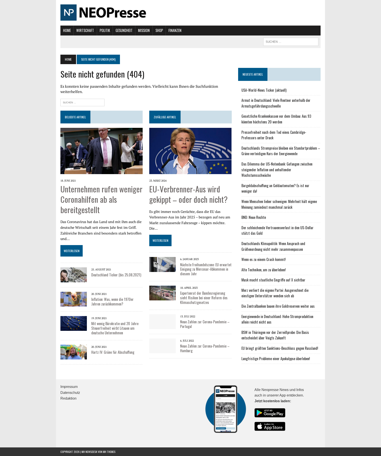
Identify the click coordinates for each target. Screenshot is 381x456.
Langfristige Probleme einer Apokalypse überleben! (275, 358)
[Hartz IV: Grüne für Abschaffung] (73, 356)
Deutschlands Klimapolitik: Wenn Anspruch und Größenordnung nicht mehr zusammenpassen (273, 246)
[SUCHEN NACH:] (290, 41)
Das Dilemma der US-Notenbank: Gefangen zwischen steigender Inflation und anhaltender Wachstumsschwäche (276, 169)
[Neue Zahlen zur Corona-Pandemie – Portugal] (162, 326)
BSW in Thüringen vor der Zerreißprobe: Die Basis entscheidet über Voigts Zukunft (275, 335)
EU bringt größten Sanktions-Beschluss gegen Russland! (279, 348)
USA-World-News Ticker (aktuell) (263, 90)
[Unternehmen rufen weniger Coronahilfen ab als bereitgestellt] (101, 171)
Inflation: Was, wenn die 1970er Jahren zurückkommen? (112, 302)
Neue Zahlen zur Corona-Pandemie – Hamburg (205, 348)
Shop (159, 30)
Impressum (69, 387)
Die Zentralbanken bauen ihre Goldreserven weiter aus (278, 306)
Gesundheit (124, 30)
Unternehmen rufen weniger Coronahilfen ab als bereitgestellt (101, 199)
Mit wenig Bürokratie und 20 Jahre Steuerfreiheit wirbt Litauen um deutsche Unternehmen (114, 328)
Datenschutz (70, 393)
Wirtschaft (85, 30)
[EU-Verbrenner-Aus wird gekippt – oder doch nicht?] (190, 171)
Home (67, 30)
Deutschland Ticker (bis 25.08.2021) (116, 274)
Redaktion (68, 398)
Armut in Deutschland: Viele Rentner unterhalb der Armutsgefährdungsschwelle (275, 103)
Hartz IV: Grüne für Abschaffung (112, 352)
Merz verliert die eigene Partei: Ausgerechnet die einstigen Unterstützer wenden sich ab (274, 293)
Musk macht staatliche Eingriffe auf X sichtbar (273, 280)
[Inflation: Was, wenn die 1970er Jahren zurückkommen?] (73, 303)
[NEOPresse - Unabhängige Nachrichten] (190, 12)
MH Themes (109, 452)
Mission (144, 30)
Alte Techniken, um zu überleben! (263, 269)
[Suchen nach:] (82, 101)
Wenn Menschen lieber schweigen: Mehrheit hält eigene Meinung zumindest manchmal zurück (279, 204)
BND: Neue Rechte (253, 217)
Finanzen (174, 30)
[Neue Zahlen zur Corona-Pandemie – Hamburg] (162, 350)
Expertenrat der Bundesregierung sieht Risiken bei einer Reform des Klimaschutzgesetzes (204, 297)
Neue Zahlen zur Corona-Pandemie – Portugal (205, 324)
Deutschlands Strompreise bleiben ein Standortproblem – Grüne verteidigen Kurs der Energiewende (280, 150)
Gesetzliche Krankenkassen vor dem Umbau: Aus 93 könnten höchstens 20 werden (276, 119)
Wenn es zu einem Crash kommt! (263, 259)
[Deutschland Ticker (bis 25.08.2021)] (73, 279)
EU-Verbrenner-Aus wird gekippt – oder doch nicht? (188, 194)
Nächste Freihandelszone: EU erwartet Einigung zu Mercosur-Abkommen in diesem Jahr (206, 269)
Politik (105, 30)
